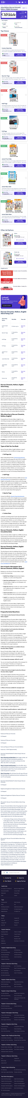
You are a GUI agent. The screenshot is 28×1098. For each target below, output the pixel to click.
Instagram (3, 922)
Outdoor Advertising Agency (6, 1087)
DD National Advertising (5, 965)
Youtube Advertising (17, 954)
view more (24, 51)
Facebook (16, 918)
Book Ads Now (23, 326)
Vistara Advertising (4, 998)
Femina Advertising (17, 1028)
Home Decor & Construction (19, 940)
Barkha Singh (3, 1060)
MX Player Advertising (18, 952)
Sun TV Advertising (17, 965)
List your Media (17, 890)
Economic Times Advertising (19, 1017)
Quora (2, 924)
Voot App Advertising (5, 954)
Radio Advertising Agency (19, 1081)
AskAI (23, 8)
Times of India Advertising (6, 1015)
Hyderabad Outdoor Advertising (7, 1051)
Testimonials (3, 893)
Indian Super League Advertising (7, 1072)
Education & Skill (17, 938)
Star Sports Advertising (5, 975)
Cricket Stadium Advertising (6, 1037)
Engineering (3, 943)
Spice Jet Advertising (18, 995)
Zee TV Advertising (4, 970)
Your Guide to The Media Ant (6, 888)
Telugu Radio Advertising (18, 981)
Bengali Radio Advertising (6, 986)
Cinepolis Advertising (18, 1006)
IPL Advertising (4, 1069)
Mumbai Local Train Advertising (7, 1040)
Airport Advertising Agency (6, 1078)
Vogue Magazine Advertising (19, 1031)
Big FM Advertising (17, 984)
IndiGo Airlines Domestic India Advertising (19, 998)
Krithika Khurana (17, 1060)
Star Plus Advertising (5, 972)
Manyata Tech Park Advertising (20, 1040)
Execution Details (21, 239)
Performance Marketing (5, 952)
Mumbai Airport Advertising (19, 993)
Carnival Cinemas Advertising (6, 1008)
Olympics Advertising (18, 1072)
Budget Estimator (4, 911)
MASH (2, 904)
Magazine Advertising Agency (6, 1081)
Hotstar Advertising (4, 956)
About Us (21, 878)
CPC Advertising (4, 950)
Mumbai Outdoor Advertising (6, 1046)
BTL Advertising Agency (5, 1090)
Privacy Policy (16, 893)
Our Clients (8, 881)
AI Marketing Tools (4, 909)
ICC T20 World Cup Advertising (20, 1069)
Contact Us (8, 878)
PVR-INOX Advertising (5, 1006)
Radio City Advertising (18, 986)
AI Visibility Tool (17, 911)
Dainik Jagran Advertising (6, 1019)
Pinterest (15, 922)
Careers (15, 895)
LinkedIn (15, 920)
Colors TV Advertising (18, 972)
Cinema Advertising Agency (6, 1083)
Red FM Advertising (4, 984)
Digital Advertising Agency (19, 1078)
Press (15, 924)
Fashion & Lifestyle (17, 931)
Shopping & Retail (4, 931)
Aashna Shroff (3, 1062)
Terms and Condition (5, 890)
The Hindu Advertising (5, 1017)
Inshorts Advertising (17, 956)
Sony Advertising (17, 970)
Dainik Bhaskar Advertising (19, 1015)
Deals (2, 895)
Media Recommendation (18, 906)
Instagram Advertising (5, 959)
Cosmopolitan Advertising (19, 1026)
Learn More (7, 305)
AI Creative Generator (18, 909)
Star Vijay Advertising (5, 968)
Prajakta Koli (16, 1058)
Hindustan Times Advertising (19, 1019)
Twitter (2, 920)
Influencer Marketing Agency (19, 1083)
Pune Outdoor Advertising (19, 1049)
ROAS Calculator (17, 902)
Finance (2, 938)
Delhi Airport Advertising (5, 995)
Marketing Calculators (5, 906)
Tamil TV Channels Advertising (19, 968)
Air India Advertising (5, 993)
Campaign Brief (4, 902)
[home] (3, 3)
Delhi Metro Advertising (18, 1037)
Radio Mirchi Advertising (5, 981)
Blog (2, 918)
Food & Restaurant (4, 934)
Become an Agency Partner (19, 888)
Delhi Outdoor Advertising (19, 1046)
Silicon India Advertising (5, 1031)
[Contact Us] (19, 2)
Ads (15, 904)
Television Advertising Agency (19, 1085)
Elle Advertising (4, 1028)
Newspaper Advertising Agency (7, 1085)
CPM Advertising (17, 950)
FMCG (2, 936)
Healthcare (3, 940)
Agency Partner (21, 881)
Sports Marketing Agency (18, 1087)
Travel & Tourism (17, 934)
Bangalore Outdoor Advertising (7, 1049)
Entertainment (16, 936)
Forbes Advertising (4, 1026)
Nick (2, 1058)
